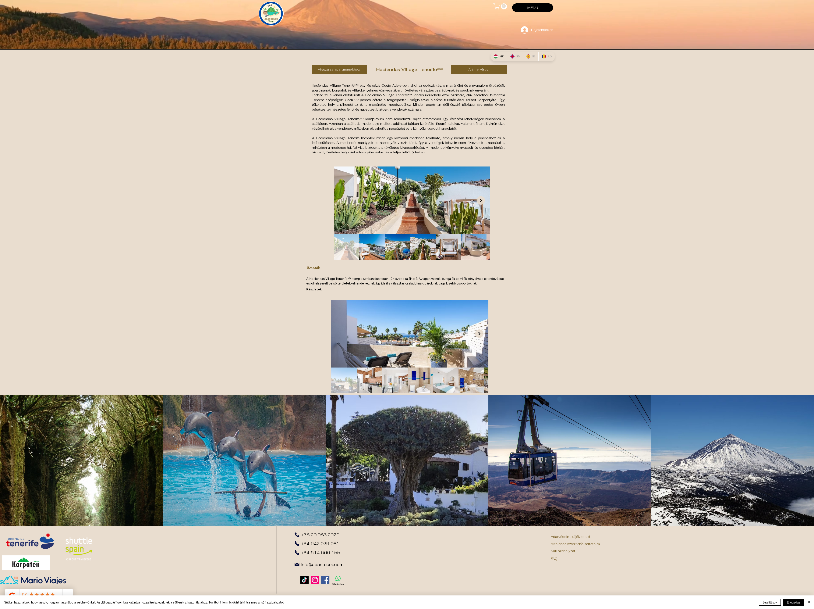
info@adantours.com (322, 564)
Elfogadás (793, 602)
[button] (500, 6)
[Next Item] (481, 200)
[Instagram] (315, 580)
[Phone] (297, 535)
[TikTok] (304, 580)
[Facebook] (325, 580)
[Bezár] (808, 602)
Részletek (314, 289)
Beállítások (769, 602)
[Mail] (297, 564)
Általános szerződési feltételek (575, 544)
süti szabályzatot (272, 602)
